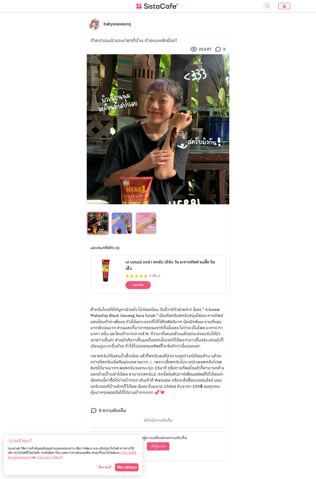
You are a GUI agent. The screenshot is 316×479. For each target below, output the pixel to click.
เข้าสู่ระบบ (158, 446)
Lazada (138, 284)
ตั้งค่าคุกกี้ (105, 467)
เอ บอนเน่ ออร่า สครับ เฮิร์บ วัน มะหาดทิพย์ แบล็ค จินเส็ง (170, 265)
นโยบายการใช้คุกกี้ (49, 457)
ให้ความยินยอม (127, 467)
